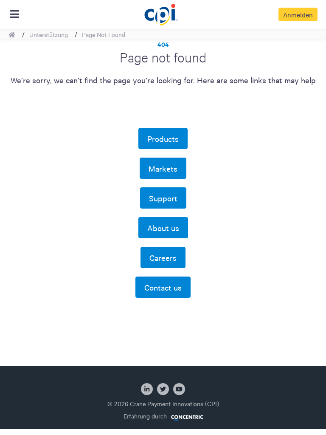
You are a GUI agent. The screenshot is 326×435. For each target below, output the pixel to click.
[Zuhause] (160, 13)
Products (163, 138)
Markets (163, 168)
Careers (163, 257)
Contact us (163, 287)
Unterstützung (48, 34)
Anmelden (298, 14)
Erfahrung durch (145, 416)
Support (163, 198)
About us (163, 228)
